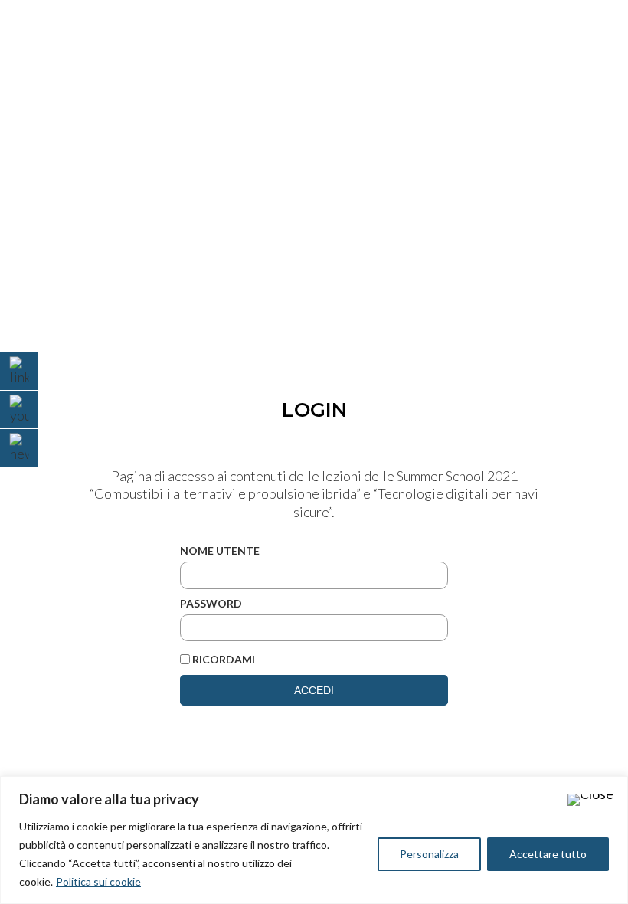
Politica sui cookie (98, 881)
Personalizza (429, 853)
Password (211, 603)
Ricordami (223, 659)
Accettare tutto (548, 853)
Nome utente (220, 550)
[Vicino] (590, 800)
